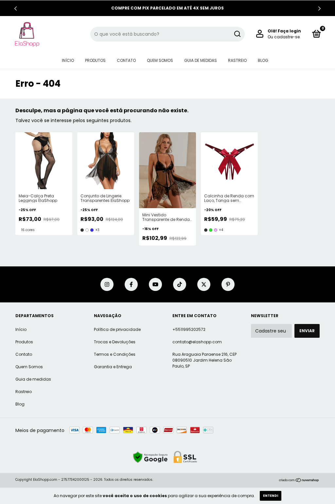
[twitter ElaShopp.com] (203, 284)
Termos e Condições (114, 354)
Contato (126, 60)
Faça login (289, 31)
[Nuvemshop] (299, 480)
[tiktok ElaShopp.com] (179, 284)
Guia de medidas (200, 60)
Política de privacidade (117, 329)
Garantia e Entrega (113, 366)
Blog (263, 60)
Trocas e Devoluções (114, 342)
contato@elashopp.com (197, 342)
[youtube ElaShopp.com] (155, 284)
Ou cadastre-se (284, 37)
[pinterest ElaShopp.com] (228, 284)
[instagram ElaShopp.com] (107, 284)
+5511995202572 (188, 329)
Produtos (95, 60)
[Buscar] (237, 34)
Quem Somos (160, 60)
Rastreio (237, 60)
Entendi (270, 495)
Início (68, 60)
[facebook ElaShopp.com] (131, 284)
